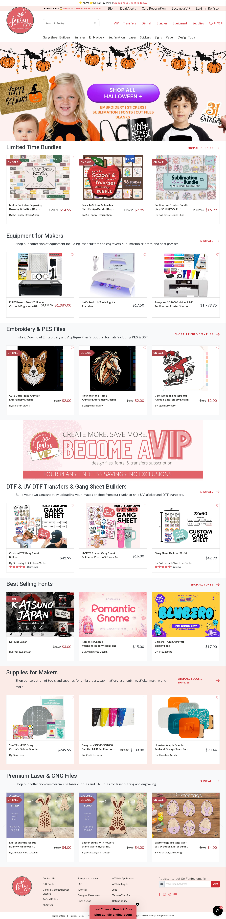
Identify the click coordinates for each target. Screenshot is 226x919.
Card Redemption (154, 8)
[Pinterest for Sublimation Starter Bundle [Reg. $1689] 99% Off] (191, 193)
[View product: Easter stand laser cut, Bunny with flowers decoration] (40, 815)
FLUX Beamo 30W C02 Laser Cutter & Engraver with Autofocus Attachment (26, 304)
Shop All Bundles (200, 148)
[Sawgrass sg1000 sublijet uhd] (186, 274)
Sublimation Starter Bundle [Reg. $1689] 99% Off (171, 206)
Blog (111, 8)
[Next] (221, 190)
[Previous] (5, 190)
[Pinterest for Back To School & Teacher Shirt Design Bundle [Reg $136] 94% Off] (118, 193)
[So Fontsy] (20, 20)
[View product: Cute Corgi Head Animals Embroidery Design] (40, 368)
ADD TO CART (60, 193)
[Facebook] (159, 894)
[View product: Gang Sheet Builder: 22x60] (186, 525)
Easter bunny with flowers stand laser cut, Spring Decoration (98, 844)
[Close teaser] (137, 904)
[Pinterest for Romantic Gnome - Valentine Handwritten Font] (118, 630)
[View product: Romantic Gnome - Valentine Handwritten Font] (113, 614)
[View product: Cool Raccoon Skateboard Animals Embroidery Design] (186, 368)
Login (199, 8)
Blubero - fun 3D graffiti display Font (169, 643)
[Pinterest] (169, 894)
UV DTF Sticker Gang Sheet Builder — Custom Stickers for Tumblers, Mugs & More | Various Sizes (102, 555)
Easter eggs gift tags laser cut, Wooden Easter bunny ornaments (171, 844)
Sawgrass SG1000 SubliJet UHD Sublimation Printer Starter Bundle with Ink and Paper (174, 304)
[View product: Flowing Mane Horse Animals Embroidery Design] (113, 368)
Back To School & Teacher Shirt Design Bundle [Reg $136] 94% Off (97, 207)
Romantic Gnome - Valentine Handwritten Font (99, 643)
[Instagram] (164, 894)
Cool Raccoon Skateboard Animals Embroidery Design (172, 397)
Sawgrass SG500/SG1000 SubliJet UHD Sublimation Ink (97, 747)
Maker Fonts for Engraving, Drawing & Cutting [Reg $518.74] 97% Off (26, 207)
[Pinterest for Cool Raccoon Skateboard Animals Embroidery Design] (191, 384)
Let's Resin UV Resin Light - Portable (98, 304)
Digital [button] (146, 23)
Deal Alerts (128, 8)
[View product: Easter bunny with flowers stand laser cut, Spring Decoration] (113, 815)
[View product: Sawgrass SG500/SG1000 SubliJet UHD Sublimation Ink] (113, 717)
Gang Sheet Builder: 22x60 (171, 553)
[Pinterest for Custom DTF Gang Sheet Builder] (45, 542)
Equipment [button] (180, 23)
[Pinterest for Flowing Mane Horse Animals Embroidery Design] (118, 384)
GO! (215, 884)
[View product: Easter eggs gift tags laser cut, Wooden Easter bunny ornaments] (186, 815)
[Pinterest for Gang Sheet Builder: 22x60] (191, 542)
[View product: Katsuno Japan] (40, 614)
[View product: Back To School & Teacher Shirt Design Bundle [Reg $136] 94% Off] (113, 177)
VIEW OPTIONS (205, 290)
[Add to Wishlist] (72, 157)
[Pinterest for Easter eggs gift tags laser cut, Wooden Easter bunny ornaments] (191, 831)
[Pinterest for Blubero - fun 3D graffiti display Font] (191, 630)
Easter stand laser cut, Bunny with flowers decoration (23, 844)
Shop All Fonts (202, 584)
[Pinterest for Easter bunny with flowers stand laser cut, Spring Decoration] (118, 831)
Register (214, 8)
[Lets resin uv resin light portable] (113, 274)
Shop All (206, 240)
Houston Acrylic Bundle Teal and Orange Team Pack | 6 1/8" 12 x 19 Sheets (172, 747)
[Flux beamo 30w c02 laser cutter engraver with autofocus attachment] (40, 274)
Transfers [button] (129, 23)
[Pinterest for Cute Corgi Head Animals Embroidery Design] (45, 384)
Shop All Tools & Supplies (190, 680)
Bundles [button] (161, 23)
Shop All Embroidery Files (194, 334)
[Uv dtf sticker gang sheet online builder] (113, 525)
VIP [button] (116, 23)
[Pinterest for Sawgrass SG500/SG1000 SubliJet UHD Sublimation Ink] (118, 734)
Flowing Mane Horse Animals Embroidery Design (99, 397)
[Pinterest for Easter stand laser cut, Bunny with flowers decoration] (45, 831)
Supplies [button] (198, 23)
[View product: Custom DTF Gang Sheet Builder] (40, 525)
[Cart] (218, 23)
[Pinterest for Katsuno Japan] (45, 630)
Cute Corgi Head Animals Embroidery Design (24, 397)
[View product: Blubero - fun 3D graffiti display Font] (186, 614)
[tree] (113, 91)
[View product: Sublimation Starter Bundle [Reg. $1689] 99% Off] (186, 177)
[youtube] (175, 894)
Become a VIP (181, 8)
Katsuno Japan (18, 641)
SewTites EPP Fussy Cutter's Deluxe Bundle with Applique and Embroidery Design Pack (24, 747)
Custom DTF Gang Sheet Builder (24, 555)
